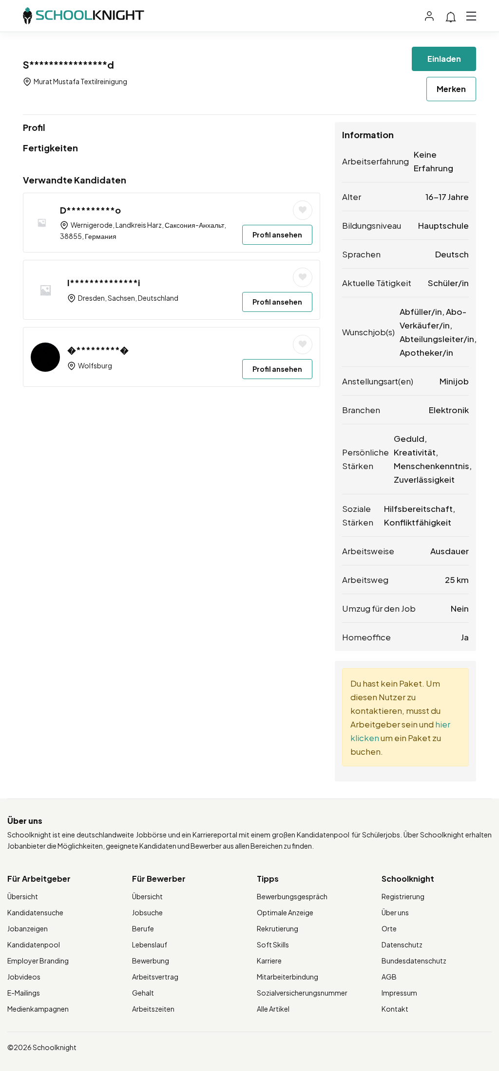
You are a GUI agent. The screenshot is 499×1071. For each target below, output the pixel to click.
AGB (389, 976)
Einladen (444, 59)
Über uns (395, 912)
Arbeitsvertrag (155, 976)
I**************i (103, 282)
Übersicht (22, 896)
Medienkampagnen (38, 1008)
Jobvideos (23, 976)
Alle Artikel (273, 1008)
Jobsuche (147, 912)
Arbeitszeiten (153, 1008)
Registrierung (403, 896)
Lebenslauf (149, 944)
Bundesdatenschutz (414, 960)
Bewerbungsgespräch (292, 896)
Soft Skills (273, 944)
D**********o (90, 210)
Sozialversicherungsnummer (302, 992)
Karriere (269, 960)
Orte (389, 928)
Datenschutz (402, 944)
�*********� (98, 349)
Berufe (143, 928)
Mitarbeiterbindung (287, 976)
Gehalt (143, 992)
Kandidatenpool (33, 944)
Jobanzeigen (27, 928)
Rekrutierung (277, 928)
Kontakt (395, 1008)
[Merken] (302, 210)
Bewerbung (150, 960)
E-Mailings (23, 992)
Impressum (399, 992)
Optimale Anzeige (285, 912)
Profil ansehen (277, 234)
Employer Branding (38, 960)
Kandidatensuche (35, 912)
